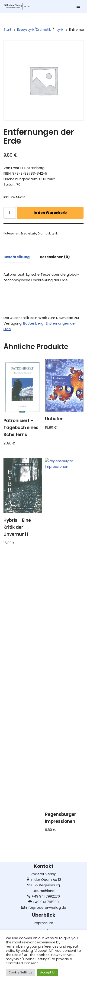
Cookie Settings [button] (20, 972)
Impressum (43, 922)
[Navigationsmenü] (78, 6)
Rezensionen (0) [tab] (55, 256)
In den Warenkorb (50, 212)
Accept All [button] (47, 972)
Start (7, 29)
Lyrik (60, 29)
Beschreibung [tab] (16, 256)
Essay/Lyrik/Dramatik (34, 29)
